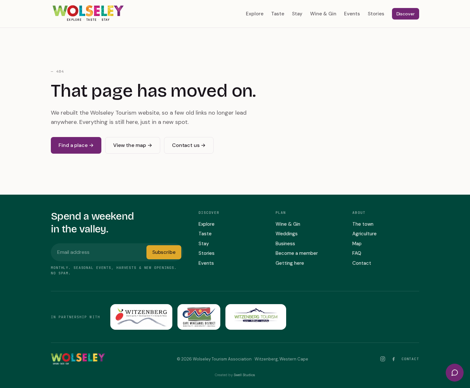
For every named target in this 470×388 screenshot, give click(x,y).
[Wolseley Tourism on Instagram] (383, 359)
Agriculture (364, 233)
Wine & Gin (323, 14)
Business (285, 243)
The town (362, 224)
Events (352, 14)
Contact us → (189, 145)
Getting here (290, 263)
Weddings (287, 233)
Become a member (297, 253)
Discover (405, 14)
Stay (297, 14)
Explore (254, 14)
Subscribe (164, 252)
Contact (361, 263)
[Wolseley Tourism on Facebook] (393, 359)
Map (357, 243)
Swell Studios (244, 375)
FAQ (356, 253)
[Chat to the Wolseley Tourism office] (455, 373)
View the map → (132, 145)
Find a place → (76, 145)
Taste (277, 14)
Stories (376, 14)
